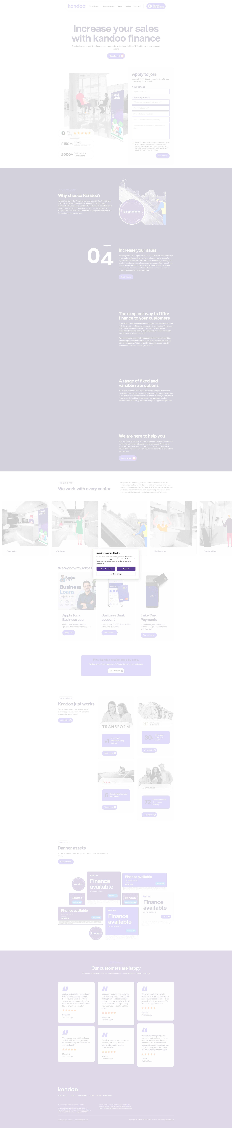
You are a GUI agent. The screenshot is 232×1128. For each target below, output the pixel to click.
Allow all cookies (106, 569)
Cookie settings (116, 574)
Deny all (126, 569)
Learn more (100, 563)
